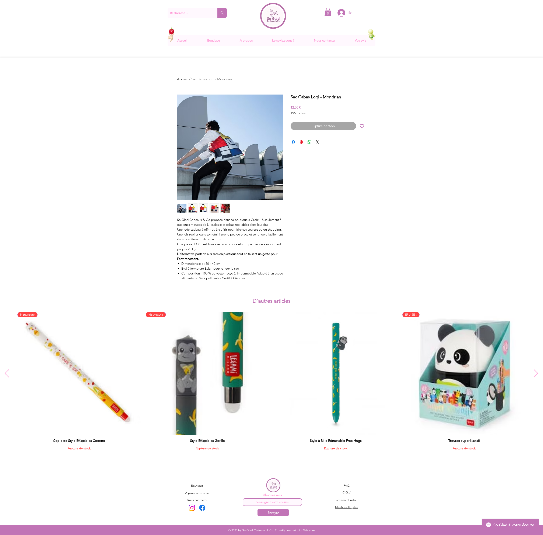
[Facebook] (202, 508)
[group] (271, 383)
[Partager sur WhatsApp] (309, 142)
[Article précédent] (7, 373)
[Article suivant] (536, 373)
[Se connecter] (338, 13)
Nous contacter (197, 500)
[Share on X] (317, 142)
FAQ (346, 486)
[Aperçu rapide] (335, 373)
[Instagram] (192, 508)
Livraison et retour (346, 500)
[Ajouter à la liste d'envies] (362, 126)
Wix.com (309, 530)
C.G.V (346, 492)
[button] (328, 12)
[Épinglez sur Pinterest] (301, 142)
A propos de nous (197, 493)
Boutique (197, 486)
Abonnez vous (272, 494)
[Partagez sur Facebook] (293, 142)
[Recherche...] (222, 13)
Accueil (182, 79)
